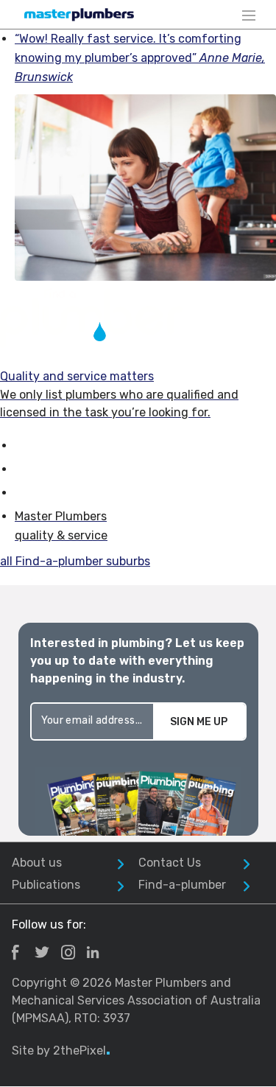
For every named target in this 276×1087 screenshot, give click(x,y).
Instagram (68, 952)
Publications (46, 885)
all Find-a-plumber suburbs (75, 561)
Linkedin (93, 952)
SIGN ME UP (198, 722)
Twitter (42, 952)
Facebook (15, 952)
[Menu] (248, 14)
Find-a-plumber (182, 885)
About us (37, 863)
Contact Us (169, 863)
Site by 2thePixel (61, 1051)
